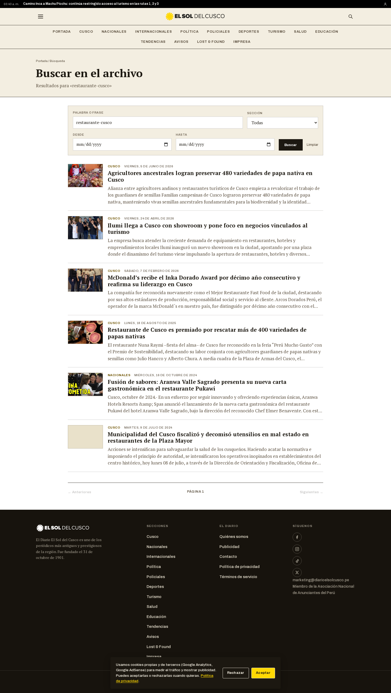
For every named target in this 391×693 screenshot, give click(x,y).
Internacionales (153, 32)
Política (189, 32)
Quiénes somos (233, 536)
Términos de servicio (238, 577)
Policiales (218, 32)
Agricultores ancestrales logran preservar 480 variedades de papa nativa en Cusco (210, 176)
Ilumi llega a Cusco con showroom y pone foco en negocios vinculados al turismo (208, 229)
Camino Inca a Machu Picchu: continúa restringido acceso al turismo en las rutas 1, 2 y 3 (91, 4)
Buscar (290, 145)
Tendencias (153, 42)
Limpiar (312, 145)
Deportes (249, 32)
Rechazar (235, 673)
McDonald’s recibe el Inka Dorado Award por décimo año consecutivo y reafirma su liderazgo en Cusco (204, 281)
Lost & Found (211, 42)
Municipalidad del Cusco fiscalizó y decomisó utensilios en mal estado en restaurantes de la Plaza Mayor (208, 438)
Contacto (228, 556)
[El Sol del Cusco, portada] (195, 16)
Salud (300, 32)
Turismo (276, 32)
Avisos (181, 42)
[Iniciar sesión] (385, 4)
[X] (297, 572)
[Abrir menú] (40, 16)
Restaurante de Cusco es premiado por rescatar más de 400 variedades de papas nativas (207, 333)
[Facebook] (297, 537)
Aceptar (263, 673)
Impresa (241, 42)
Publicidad (229, 547)
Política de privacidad (239, 567)
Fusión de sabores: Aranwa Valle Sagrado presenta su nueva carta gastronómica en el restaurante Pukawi (197, 385)
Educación (326, 32)
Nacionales (114, 32)
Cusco (86, 32)
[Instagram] (297, 549)
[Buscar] (350, 16)
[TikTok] (297, 560)
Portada (61, 32)
